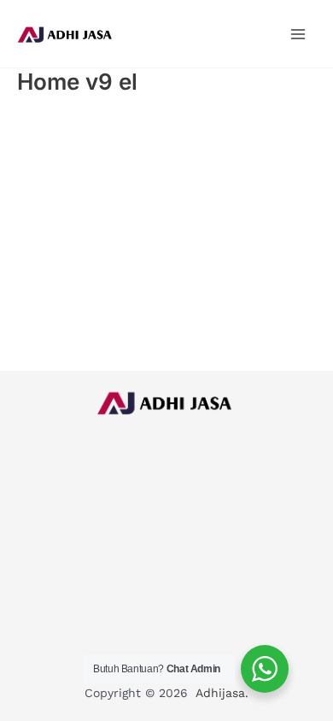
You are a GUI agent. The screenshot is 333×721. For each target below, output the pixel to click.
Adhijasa (220, 693)
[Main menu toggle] (298, 33)
